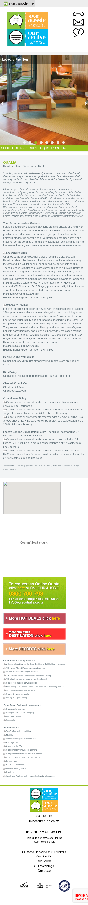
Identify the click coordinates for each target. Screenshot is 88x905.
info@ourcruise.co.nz (44, 821)
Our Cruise (44, 861)
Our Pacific (44, 856)
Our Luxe (44, 870)
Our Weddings (44, 866)
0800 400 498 (44, 816)
